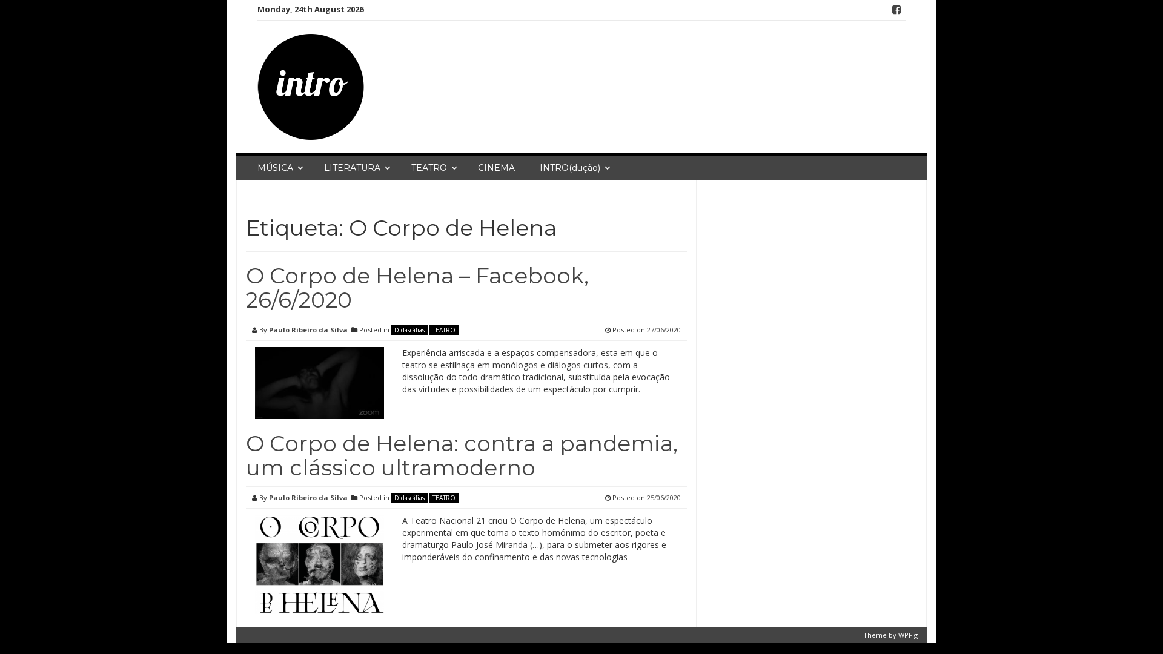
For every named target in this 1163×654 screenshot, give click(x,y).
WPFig (908, 634)
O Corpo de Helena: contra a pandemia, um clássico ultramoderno (462, 455)
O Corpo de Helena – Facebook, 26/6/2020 (417, 287)
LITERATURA (352, 167)
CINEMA (496, 167)
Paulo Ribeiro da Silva (308, 329)
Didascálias (409, 330)
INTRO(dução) (570, 167)
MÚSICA (275, 167)
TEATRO (429, 167)
